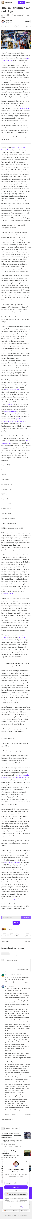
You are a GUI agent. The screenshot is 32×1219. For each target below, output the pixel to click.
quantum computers (17, 421)
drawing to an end (24, 108)
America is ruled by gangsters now (8, 1152)
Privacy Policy (21, 1201)
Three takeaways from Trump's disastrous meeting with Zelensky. (10, 1156)
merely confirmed (10, 411)
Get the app (24, 1211)
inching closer (14, 802)
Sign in (28, 2)
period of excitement (12, 390)
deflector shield (7, 593)
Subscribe (22, 2)
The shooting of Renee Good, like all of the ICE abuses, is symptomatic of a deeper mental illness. (11, 1141)
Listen (28, 21)
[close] (26, 1161)
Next (26, 941)
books (11, 404)
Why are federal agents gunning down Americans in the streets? (11, 1136)
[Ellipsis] (29, 974)
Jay (6, 986)
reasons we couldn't (19, 777)
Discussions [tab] (15, 1128)
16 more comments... (7, 1119)
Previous (6, 941)
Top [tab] (3, 1128)
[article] (16, 1140)
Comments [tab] (5, 954)
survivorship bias (12, 899)
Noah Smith (9, 20)
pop (8, 404)
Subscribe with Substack (17, 1194)
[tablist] (9, 954)
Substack (7, 1215)
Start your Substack (11, 1211)
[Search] (29, 1128)
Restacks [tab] (13, 954)
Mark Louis (8, 975)
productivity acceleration (12, 862)
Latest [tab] (8, 1128)
